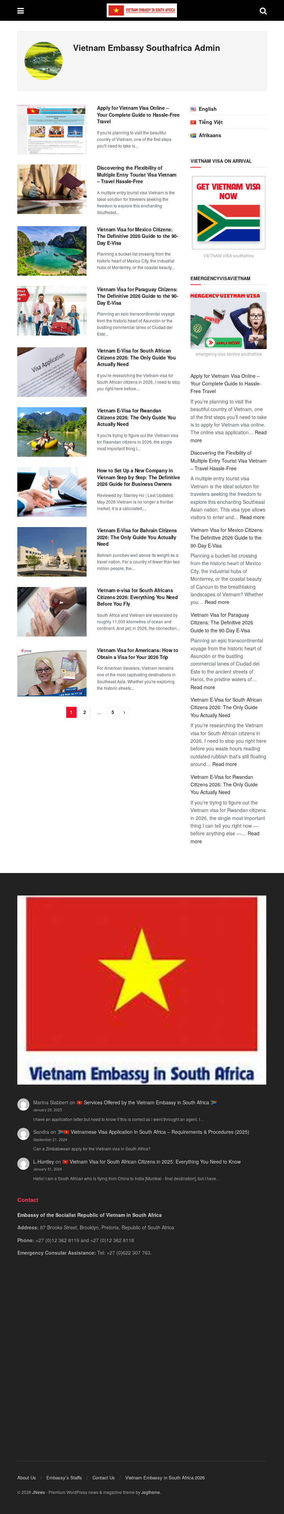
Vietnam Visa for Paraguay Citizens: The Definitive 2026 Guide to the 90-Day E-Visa (137, 296)
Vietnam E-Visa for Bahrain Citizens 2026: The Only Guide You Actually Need (137, 537)
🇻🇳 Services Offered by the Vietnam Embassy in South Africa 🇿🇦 (146, 1102)
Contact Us (103, 1477)
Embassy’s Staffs (64, 1477)
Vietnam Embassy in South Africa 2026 (165, 1477)
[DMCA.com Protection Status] (142, 1349)
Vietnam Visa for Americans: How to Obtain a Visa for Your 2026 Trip (137, 653)
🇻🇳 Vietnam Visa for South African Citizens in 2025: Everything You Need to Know (151, 1161)
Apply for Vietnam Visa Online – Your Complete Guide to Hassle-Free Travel (138, 114)
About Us (26, 1477)
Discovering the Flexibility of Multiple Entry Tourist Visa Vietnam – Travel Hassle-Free (136, 174)
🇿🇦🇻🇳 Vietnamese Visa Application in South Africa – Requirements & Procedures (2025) (153, 1131)
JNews (38, 1492)
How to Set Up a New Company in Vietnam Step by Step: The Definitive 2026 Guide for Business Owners (138, 477)
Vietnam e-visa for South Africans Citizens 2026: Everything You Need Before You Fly (137, 597)
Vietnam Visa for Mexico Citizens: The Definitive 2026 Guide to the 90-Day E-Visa (137, 236)
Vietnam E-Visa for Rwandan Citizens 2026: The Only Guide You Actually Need (136, 417)
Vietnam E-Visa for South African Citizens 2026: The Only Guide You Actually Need (136, 357)
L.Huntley (43, 1161)
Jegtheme (150, 1492)
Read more (252, 517)
